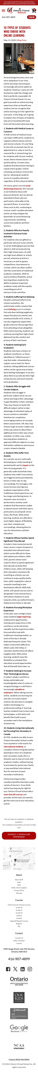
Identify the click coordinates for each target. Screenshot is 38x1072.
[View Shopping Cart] (34, 10)
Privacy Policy (19, 890)
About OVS (19, 880)
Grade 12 (19, 907)
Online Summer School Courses (19, 905)
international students (13, 746)
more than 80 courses (13, 794)
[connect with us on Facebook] (8, 969)
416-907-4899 (8, 17)
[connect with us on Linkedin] (22, 969)
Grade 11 (19, 910)
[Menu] (3, 11)
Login (32, 17)
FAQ (19, 885)
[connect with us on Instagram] (30, 969)
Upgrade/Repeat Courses (19, 921)
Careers (19, 943)
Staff (19, 882)
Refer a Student (19, 941)
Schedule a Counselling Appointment (19, 835)
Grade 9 (19, 916)
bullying (11, 309)
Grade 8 (19, 918)
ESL (19, 926)
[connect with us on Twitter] (15, 969)
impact (25, 465)
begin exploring (24, 616)
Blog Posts (22, 40)
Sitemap (19, 893)
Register (19, 924)
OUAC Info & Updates (19, 888)
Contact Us (19, 938)
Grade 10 (19, 913)
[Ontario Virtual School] (18, 10)
